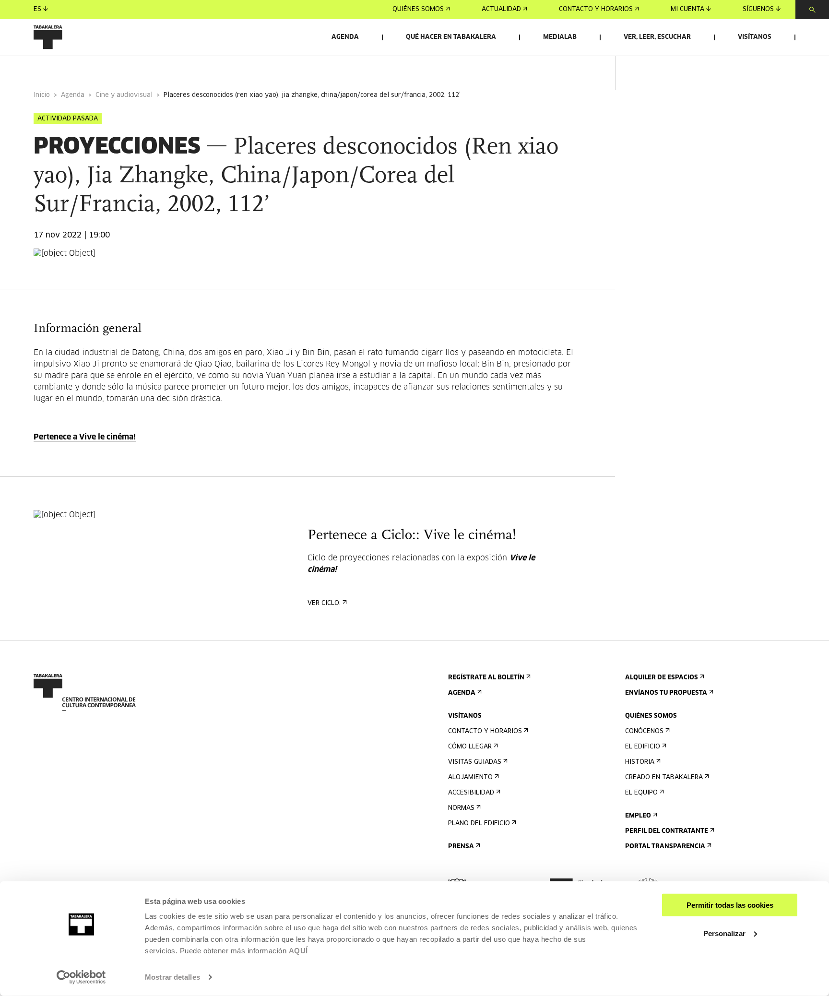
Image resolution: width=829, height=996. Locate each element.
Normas (461, 808)
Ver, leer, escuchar (657, 37)
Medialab (560, 37)
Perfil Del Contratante (666, 831)
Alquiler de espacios (661, 678)
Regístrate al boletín (486, 678)
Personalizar (724, 933)
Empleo (638, 816)
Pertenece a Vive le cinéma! (85, 437)
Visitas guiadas (474, 762)
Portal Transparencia (665, 846)
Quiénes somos (418, 9)
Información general (72, 69)
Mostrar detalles (172, 977)
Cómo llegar (470, 747)
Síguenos (758, 9)
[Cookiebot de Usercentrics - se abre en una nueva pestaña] (81, 977)
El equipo (641, 793)
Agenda (345, 37)
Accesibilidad (471, 793)
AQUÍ (298, 951)
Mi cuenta (687, 9)
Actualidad (501, 9)
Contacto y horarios (596, 9)
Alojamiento (470, 777)
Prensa (461, 846)
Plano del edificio (479, 823)
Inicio (42, 95)
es (37, 9)
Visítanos (754, 37)
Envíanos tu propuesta (666, 693)
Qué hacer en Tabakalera (451, 37)
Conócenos (644, 731)
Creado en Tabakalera (664, 777)
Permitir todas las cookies (730, 905)
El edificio (642, 747)
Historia (639, 762)
